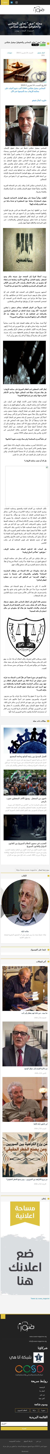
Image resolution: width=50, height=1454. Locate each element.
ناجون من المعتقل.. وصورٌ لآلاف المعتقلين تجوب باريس (26, 799)
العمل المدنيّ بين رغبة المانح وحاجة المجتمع (28, 756)
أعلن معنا (42, 1398)
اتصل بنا (42, 1391)
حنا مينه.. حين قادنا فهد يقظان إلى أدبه (34, 1013)
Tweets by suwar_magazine (40, 1298)
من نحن (42, 1395)
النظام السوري (22, 1410)
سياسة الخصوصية (14, 1441)
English (4, 2)
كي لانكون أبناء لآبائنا (40, 1124)
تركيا (34, 1410)
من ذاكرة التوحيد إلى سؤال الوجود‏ (35, 1068)
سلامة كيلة (25, 931)
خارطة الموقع (28, 1441)
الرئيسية (42, 1387)
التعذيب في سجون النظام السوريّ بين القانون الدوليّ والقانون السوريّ (27, 844)
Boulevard (25, 1451)
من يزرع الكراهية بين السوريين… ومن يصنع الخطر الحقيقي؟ (26, 1179)
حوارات (9, 53)
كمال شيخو (41, 53)
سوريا (43, 1410)
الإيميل (4, 1424)
